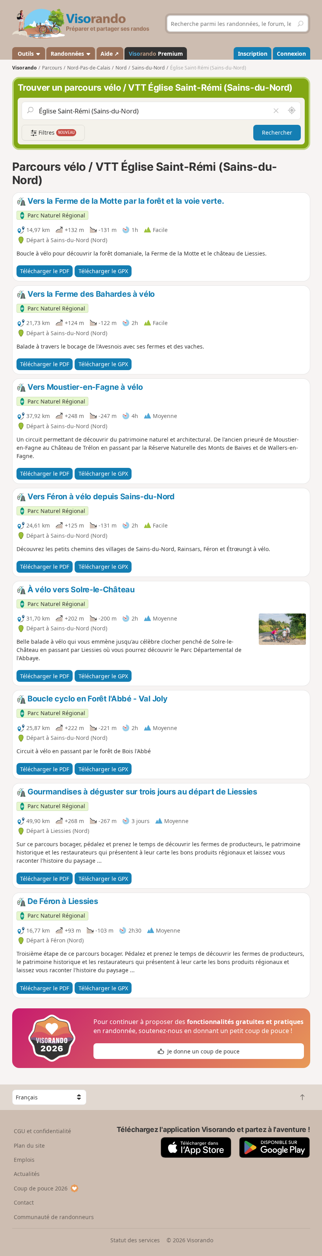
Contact (24, 1202)
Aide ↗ (110, 53)
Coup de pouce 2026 (41, 1188)
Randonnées (68, 53)
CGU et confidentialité (42, 1131)
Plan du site (29, 1145)
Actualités (27, 1174)
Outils (25, 53)
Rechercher (277, 132)
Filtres (56, 132)
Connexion (291, 53)
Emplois (24, 1159)
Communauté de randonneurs (54, 1217)
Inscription (252, 53)
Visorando (24, 67)
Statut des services (135, 1240)
